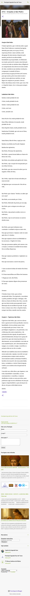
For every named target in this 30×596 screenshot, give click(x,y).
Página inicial (4, 422)
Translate (12, 572)
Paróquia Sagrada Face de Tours (13, 2)
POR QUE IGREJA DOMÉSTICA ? (9, 423)
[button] (2, 17)
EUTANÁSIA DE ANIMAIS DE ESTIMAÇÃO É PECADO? (13, 520)
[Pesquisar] (28, 2)
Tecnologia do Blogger (16, 591)
